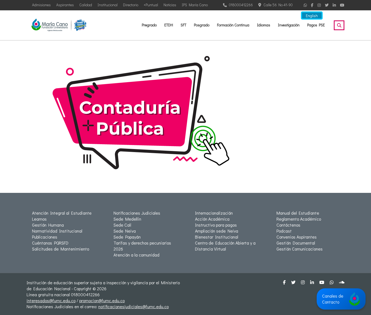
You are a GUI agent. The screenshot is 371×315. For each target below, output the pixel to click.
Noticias (170, 4)
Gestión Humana (48, 225)
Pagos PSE (316, 24)
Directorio (130, 4)
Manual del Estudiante (297, 213)
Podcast (284, 231)
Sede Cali (122, 225)
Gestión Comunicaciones (299, 249)
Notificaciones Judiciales (137, 213)
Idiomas (263, 24)
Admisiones (41, 4)
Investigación (289, 24)
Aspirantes (65, 4)
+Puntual (151, 4)
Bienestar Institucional (216, 237)
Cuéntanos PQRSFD (50, 243)
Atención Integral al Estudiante (62, 213)
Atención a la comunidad (136, 255)
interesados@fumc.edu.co (51, 300)
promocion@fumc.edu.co (102, 300)
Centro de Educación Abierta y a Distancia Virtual (225, 246)
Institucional (108, 4)
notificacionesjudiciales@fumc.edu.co (133, 306)
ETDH (168, 24)
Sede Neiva (125, 231)
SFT (183, 24)
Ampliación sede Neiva (216, 231)
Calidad (85, 4)
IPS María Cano (195, 4)
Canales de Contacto (332, 299)
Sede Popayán (127, 237)
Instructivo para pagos (216, 225)
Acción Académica (212, 219)
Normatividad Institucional (57, 231)
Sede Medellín (127, 219)
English (312, 15)
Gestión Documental (295, 243)
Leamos (39, 219)
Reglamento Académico (298, 219)
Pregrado (149, 24)
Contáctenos (288, 225)
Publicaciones (44, 237)
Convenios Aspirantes (296, 237)
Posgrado (201, 24)
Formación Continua (233, 24)
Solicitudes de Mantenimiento (60, 249)
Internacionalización (214, 213)
